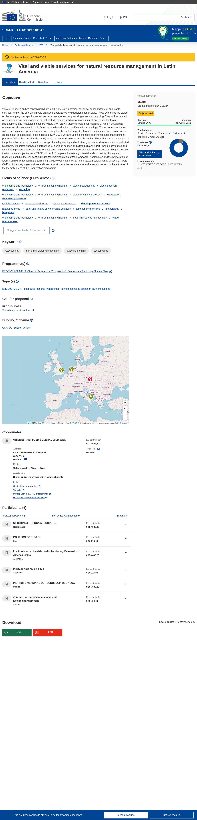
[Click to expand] (126, 524)
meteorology (112, 208)
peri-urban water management (42, 250)
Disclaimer (124, 423)
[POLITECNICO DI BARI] (91, 396)
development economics (95, 203)
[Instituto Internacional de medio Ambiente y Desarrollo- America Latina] (61, 370)
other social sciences (36, 203)
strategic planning (76, 250)
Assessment (11, 250)
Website (28, 490)
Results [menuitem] (58, 82)
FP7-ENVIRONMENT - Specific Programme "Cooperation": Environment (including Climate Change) (57, 271)
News (82, 38)
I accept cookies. (126, 815)
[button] (123, 17)
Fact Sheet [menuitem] (10, 82)
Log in (110, 17)
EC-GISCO (74, 423)
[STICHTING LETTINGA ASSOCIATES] (71, 368)
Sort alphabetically (13, 515)
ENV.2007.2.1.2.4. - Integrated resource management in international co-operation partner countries (56, 289)
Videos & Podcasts (66, 38)
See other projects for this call (18, 310)
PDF (50, 632)
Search (103, 38)
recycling (24, 189)
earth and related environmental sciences (48, 208)
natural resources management (90, 217)
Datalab (92, 38)
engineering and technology (17, 185)
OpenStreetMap (49, 423)
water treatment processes (87, 194)
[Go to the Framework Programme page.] (8, 68)
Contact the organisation (36, 486)
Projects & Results (43, 38)
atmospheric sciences (88, 208)
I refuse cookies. (172, 815)
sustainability (101, 250)
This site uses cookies (25, 815)
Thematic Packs (21, 38)
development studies (64, 203)
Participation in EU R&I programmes (42, 493)
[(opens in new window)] (27, 15)
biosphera (8, 212)
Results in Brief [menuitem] (26, 82)
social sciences (10, 203)
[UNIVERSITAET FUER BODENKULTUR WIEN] (90, 379)
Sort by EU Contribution (65, 515)
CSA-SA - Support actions (16, 327)
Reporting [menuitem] (43, 82)
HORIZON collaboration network (40, 497)
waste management (83, 185)
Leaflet (30, 423)
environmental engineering (53, 185)
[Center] (125, 412)
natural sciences (11, 208)
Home (7, 38)
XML (19, 632)
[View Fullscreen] (125, 401)
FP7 (41, 45)
